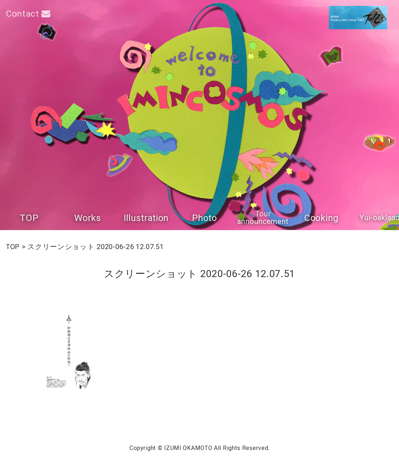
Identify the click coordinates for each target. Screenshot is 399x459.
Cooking (321, 217)
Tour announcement (263, 217)
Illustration (146, 217)
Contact (23, 13)
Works (87, 217)
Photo (204, 217)
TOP (29, 217)
